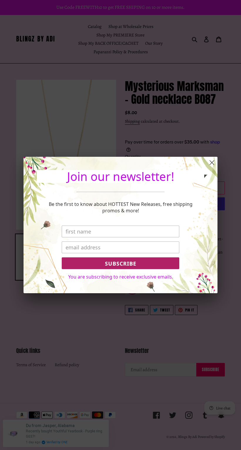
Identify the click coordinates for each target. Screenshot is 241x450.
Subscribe (120, 263)
